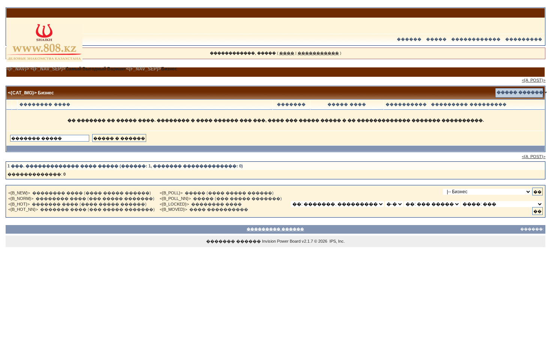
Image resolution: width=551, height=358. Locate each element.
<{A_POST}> (533, 80)
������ (409, 39)
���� (286, 53)
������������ (476, 39)
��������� (523, 39)
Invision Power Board (281, 241)
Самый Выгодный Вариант (96, 69)
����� (436, 39)
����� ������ (520, 92)
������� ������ (233, 241)
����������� (318, 53)
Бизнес (169, 69)
